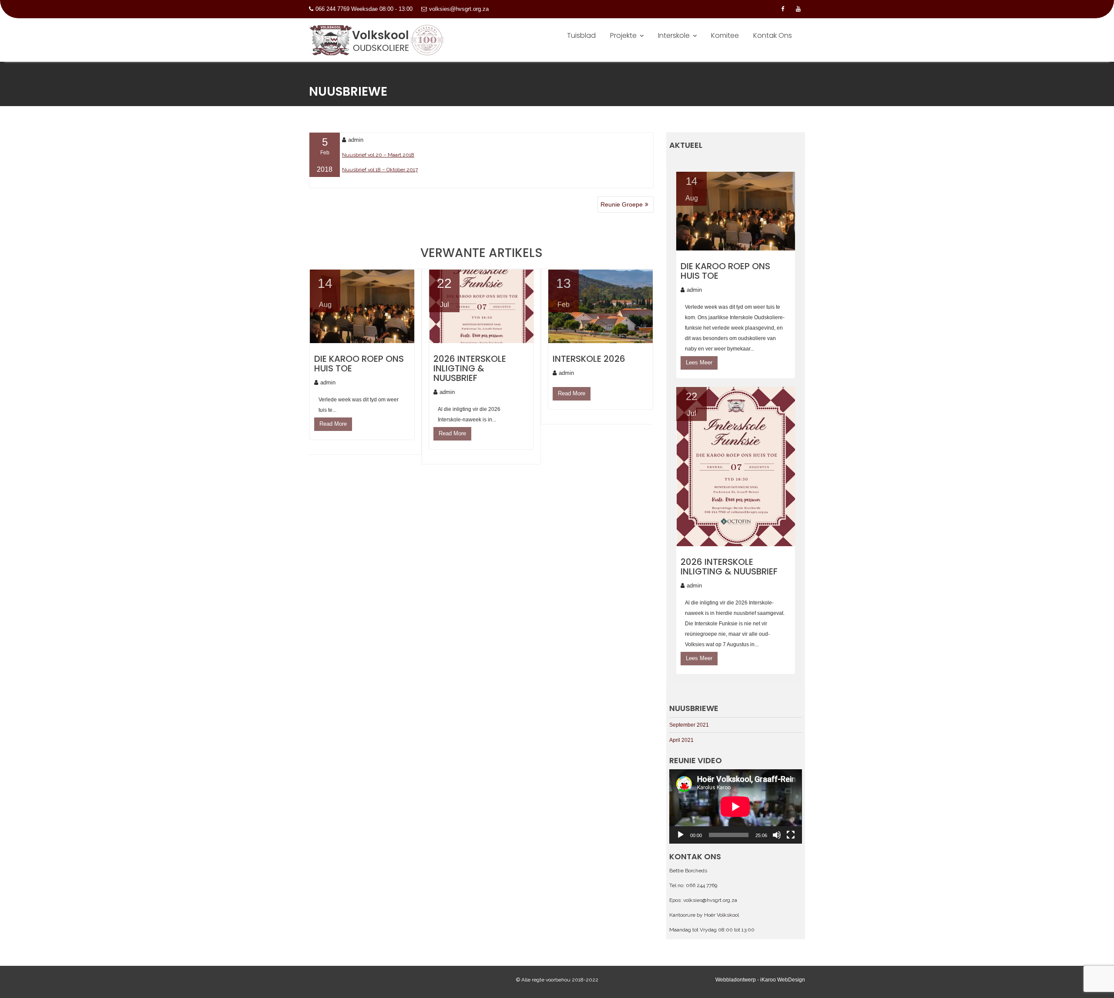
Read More (333, 424)
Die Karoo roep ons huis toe (359, 363)
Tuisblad (581, 35)
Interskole (674, 35)
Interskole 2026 (589, 359)
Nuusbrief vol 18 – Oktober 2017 (380, 170)
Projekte (623, 35)
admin (355, 140)
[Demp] (776, 835)
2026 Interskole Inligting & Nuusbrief (469, 368)
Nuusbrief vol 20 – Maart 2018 (378, 155)
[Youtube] (798, 9)
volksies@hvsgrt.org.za (459, 9)
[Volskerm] (790, 835)
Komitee (725, 35)
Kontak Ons (772, 35)
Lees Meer (699, 362)
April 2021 (681, 740)
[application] (735, 806)
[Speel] (680, 835)
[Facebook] (782, 9)
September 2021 (689, 725)
